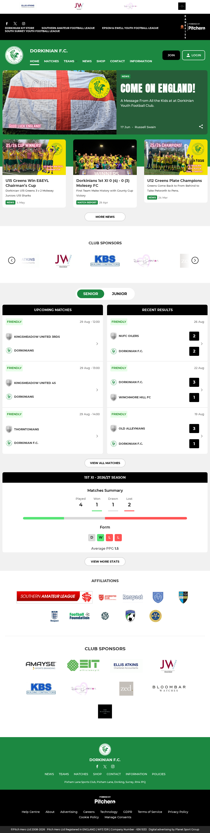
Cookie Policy (89, 817)
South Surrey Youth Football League (32, 31)
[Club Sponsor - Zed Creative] (126, 689)
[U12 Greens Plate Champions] (176, 157)
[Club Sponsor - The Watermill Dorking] (182, 6)
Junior (119, 294)
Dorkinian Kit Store (19, 28)
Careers (89, 812)
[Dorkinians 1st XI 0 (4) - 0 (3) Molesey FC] (105, 157)
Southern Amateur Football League (68, 28)
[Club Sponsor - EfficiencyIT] (83, 666)
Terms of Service (150, 812)
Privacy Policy (178, 812)
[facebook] (7, 23)
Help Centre (31, 812)
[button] (34, 61)
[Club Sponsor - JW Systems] (79, 6)
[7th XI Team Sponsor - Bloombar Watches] (169, 689)
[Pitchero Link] (197, 28)
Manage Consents (118, 817)
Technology (109, 812)
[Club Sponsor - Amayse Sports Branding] (41, 666)
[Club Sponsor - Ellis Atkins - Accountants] (28, 6)
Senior (90, 294)
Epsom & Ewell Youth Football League (130, 28)
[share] (201, 127)
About (50, 812)
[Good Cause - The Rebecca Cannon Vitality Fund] (130, 6)
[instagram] (23, 23)
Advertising (69, 812)
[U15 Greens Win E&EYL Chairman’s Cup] (34, 157)
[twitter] (15, 23)
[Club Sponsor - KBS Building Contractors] (105, 261)
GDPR (127, 812)
